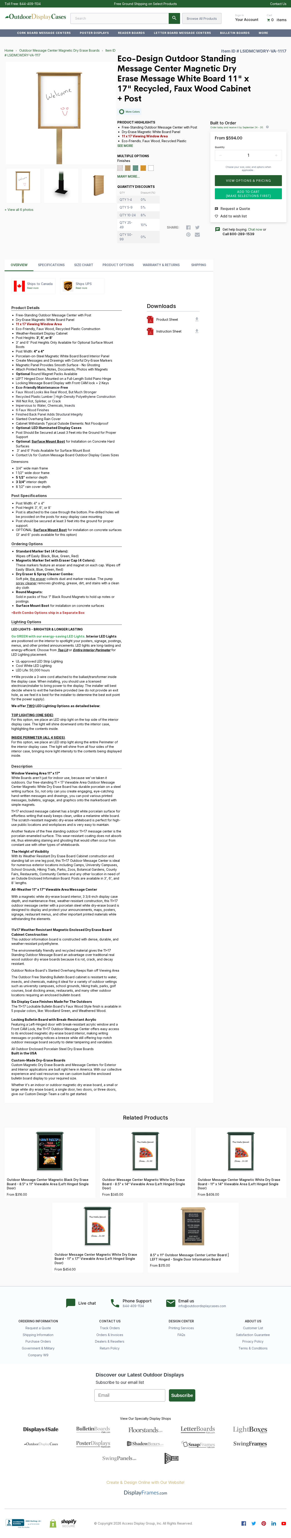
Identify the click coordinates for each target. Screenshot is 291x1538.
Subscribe (182, 1395)
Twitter (253, 1523)
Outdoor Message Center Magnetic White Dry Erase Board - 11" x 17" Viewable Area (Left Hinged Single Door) (96, 1259)
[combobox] (125, 18)
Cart (269, 15)
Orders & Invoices (109, 1335)
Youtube (283, 1523)
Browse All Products (202, 18)
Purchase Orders (38, 1341)
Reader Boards (131, 33)
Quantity (220, 147)
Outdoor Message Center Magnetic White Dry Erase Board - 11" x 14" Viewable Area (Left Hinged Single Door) (239, 1184)
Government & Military (38, 1348)
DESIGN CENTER (181, 1321)
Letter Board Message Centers (182, 33)
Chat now (255, 229)
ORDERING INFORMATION (38, 1321)
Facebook (243, 1523)
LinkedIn (273, 1523)
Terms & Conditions (253, 1348)
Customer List (253, 1328)
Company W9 (38, 1355)
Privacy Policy (252, 1341)
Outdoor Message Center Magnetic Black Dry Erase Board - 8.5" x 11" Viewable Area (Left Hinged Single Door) (48, 1184)
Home (9, 50)
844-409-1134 (30, 4)
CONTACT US (109, 1321)
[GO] (174, 18)
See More (125, 146)
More (263, 33)
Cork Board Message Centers (44, 33)
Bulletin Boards (235, 33)
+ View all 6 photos (19, 210)
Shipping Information (38, 1335)
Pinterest (263, 1523)
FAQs (181, 1335)
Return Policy (110, 1348)
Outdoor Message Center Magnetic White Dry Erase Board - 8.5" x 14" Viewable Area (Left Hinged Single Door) (143, 1184)
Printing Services (181, 1328)
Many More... (128, 176)
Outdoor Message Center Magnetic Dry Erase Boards (59, 50)
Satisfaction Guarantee (253, 1335)
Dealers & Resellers (109, 1341)
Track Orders (110, 1328)
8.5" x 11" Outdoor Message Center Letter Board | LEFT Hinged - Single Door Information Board (189, 1257)
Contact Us (278, 4)
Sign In (239, 15)
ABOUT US (253, 1321)
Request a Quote (38, 1328)
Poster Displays (94, 33)
